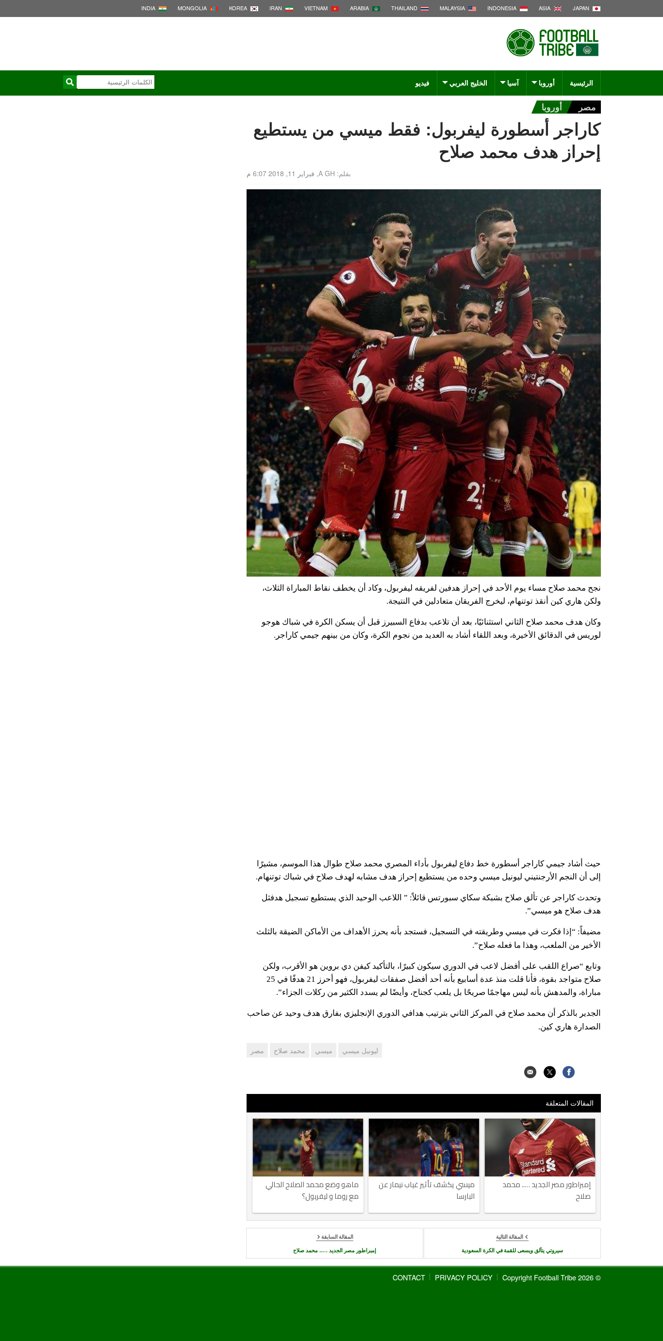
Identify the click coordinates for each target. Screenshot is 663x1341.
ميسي (323, 1050)
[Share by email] (530, 1071)
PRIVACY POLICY (464, 1277)
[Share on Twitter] (550, 1071)
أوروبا (547, 82)
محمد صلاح (289, 1050)
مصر (587, 106)
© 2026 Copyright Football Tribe (551, 1277)
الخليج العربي (468, 82)
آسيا (513, 82)
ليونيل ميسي (360, 1050)
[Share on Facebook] (569, 1071)
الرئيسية (581, 82)
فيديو (422, 82)
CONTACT (409, 1277)
